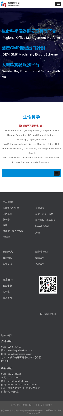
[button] (58, 4)
